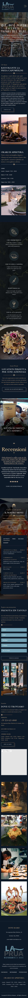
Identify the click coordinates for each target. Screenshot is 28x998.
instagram (13, 972)
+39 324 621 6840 (9, 720)
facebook (4, 972)
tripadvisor (23, 972)
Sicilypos (14, 995)
